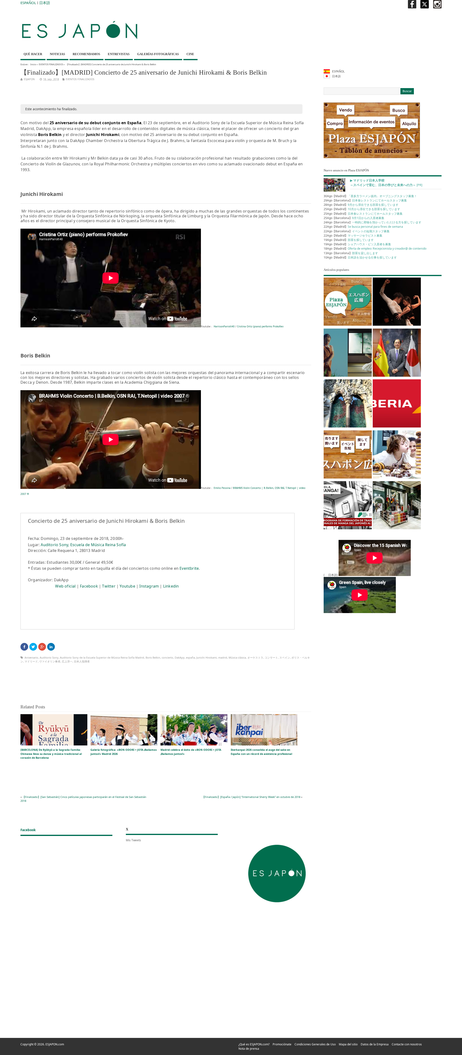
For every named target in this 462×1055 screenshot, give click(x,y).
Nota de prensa (248, 1049)
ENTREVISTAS (118, 54)
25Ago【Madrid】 (362, 209)
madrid (222, 657)
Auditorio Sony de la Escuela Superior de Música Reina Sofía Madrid (102, 657)
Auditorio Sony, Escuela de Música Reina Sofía (83, 544)
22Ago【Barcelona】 (357, 231)
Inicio (33, 64)
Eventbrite (189, 568)
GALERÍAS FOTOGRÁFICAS (158, 54)
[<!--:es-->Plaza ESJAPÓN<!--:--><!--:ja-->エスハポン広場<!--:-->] (348, 302)
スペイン (284, 657)
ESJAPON (29, 79)
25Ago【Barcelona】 (354, 218)
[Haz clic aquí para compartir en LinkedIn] (51, 647)
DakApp (180, 657)
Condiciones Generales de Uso (315, 1044)
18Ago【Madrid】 (375, 248)
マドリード (31, 661)
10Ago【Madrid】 (360, 257)
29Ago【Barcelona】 (365, 200)
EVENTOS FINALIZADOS (51, 64)
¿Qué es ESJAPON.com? (254, 1044)
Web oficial (65, 586)
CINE (190, 54)
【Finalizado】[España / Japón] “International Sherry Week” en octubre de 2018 (251, 797)
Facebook (89, 586)
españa (190, 657)
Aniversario (31, 657)
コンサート (271, 657)
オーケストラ (255, 657)
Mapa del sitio (348, 1044)
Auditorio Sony (49, 657)
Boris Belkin (153, 657)
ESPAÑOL (28, 2)
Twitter (108, 586)
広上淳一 (67, 661)
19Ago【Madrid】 (349, 240)
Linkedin (171, 586)
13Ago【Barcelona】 (351, 253)
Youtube (127, 586)
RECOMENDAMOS (86, 54)
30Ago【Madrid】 (370, 196)
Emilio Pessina (222, 488)
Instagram (149, 586)
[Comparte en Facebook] (24, 647)
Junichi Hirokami (206, 657)
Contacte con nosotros (407, 1044)
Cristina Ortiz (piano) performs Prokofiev (260, 326)
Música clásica (237, 657)
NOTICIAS (57, 54)
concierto (167, 657)
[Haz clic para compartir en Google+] (42, 647)
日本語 (44, 2)
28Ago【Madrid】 (361, 205)
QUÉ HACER (33, 54)
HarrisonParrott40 (224, 326)
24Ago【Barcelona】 (372, 222)
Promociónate (282, 1044)
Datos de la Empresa (375, 1044)
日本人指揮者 (82, 661)
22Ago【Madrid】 (363, 227)
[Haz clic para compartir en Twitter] (33, 647)
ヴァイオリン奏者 (49, 661)
